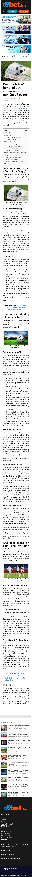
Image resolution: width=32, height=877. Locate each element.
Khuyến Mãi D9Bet (7, 838)
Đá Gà (3, 822)
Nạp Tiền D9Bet (6, 833)
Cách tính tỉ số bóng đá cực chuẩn (15, 142)
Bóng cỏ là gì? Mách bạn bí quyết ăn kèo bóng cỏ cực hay (18, 778)
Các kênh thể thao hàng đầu (16, 161)
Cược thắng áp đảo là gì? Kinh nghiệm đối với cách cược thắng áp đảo (19, 770)
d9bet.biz (14, 869)
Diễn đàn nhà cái (13, 159)
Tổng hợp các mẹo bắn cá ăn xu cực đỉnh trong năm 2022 (18, 793)
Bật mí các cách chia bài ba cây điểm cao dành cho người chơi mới (18, 726)
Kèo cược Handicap (14, 137)
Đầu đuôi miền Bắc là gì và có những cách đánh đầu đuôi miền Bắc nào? (18, 733)
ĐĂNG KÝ (12, 11)
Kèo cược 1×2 (12, 139)
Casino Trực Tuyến (7, 824)
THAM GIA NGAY (24, 11)
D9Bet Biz (7, 98)
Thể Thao (4, 819)
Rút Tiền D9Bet (6, 836)
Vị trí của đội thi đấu (13, 148)
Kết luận (7, 163)
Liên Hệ (25, 875)
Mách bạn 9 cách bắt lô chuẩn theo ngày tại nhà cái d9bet (18, 756)
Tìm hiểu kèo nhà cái (14, 146)
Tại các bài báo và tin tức (15, 157)
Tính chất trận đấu (13, 150)
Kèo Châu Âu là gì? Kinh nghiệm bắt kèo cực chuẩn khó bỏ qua (15, 307)
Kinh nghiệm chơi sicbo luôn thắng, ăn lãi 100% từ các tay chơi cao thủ (19, 785)
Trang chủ (4, 55)
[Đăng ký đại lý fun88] (16, 19)
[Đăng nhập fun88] (16, 49)
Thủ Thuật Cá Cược (15, 55)
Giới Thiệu (4, 875)
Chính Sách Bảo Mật (15, 875)
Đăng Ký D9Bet (6, 831)
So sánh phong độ (13, 144)
